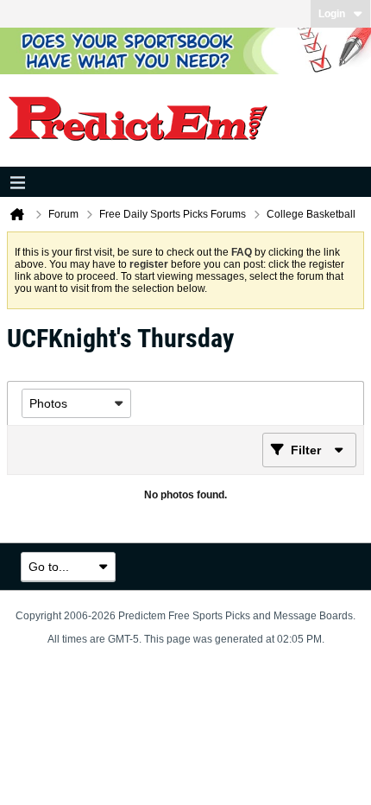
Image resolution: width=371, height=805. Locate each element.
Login (331, 14)
